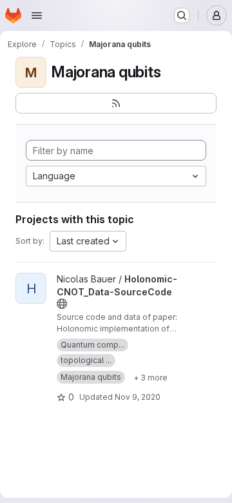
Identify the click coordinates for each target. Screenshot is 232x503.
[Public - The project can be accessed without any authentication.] (62, 304)
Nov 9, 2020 (137, 397)
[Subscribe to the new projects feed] (116, 103)
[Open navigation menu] (36, 15)
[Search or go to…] (181, 15)
